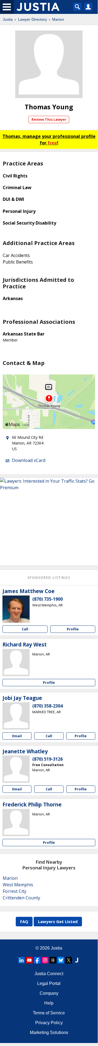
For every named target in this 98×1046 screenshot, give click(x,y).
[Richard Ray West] (16, 662)
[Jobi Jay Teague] (16, 716)
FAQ (24, 921)
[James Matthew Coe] (16, 609)
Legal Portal (49, 983)
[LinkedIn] (21, 960)
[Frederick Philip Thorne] (16, 822)
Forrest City (14, 891)
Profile (73, 629)
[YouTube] (29, 960)
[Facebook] (37, 960)
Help (48, 1003)
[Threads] (53, 960)
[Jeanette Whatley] (16, 769)
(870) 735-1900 (47, 599)
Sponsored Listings (48, 577)
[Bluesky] (61, 960)
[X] (68, 960)
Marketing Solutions (49, 1032)
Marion (58, 19)
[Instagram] (45, 960)
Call (25, 629)
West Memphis (18, 885)
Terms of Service (49, 1013)
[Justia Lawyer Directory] (76, 960)
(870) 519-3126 (47, 759)
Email (17, 735)
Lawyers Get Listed (58, 921)
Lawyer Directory (32, 19)
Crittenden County (21, 898)
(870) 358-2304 (47, 706)
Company (49, 993)
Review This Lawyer (48, 119)
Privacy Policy (49, 1022)
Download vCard (28, 460)
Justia (8, 19)
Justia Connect (48, 973)
